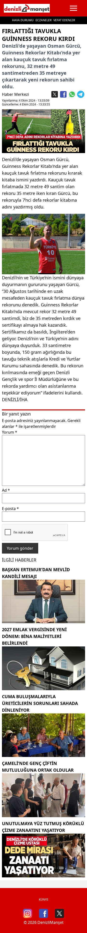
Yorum (9, 432)
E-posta (10, 508)
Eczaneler (43, 20)
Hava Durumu (23, 20)
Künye (43, 899)
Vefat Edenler (64, 20)
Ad (6, 490)
